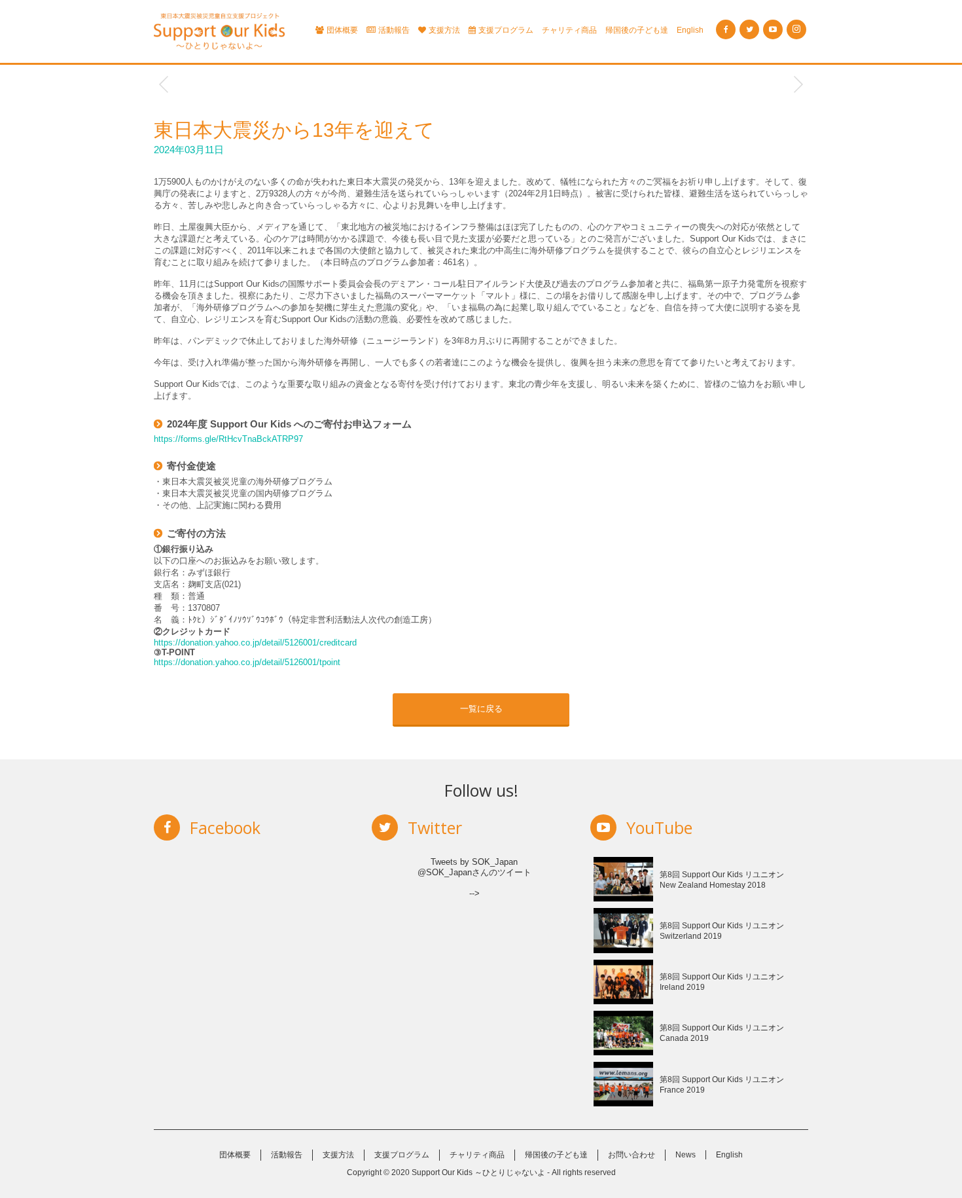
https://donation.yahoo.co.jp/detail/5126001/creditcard (255, 642)
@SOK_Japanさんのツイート (474, 872)
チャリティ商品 (569, 30)
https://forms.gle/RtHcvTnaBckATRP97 (228, 439)
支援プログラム (505, 30)
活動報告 (394, 30)
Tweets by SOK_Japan (474, 862)
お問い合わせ (631, 1154)
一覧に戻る (481, 709)
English (690, 30)
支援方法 (444, 30)
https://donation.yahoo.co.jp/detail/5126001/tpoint (247, 662)
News (685, 1154)
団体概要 (342, 30)
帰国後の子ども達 (636, 30)
